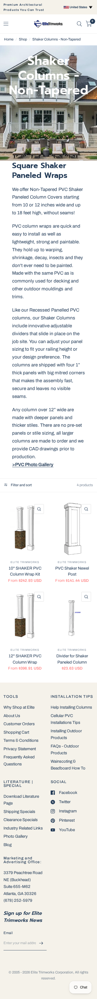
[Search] (79, 23)
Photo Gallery (16, 836)
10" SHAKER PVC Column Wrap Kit (25, 571)
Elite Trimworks (25, 562)
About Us (12, 716)
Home (8, 39)
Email (8, 933)
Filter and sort (21, 485)
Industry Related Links (23, 828)
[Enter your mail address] (41, 943)
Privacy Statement (20, 749)
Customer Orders (19, 724)
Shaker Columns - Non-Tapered (56, 39)
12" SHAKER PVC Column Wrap (25, 659)
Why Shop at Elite (19, 707)
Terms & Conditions (21, 740)
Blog (8, 845)
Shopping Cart (16, 732)
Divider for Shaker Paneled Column (72, 659)
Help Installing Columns (71, 707)
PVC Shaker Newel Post (72, 571)
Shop (23, 39)
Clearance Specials (21, 820)
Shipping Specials (19, 811)
